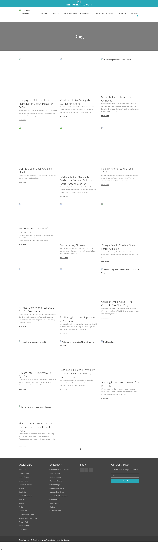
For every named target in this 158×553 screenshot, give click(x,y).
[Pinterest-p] (86, 470)
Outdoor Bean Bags (104, 13)
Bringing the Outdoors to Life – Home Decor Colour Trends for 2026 (36, 103)
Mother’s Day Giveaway (73, 245)
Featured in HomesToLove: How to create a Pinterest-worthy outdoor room (77, 373)
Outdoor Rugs (70, 13)
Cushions (42, 13)
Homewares (85, 13)
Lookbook (121, 13)
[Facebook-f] (82, 470)
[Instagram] (91, 470)
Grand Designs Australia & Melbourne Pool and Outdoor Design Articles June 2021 (76, 180)
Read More (22, 120)
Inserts (55, 13)
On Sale (134, 13)
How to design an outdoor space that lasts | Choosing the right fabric (36, 427)
